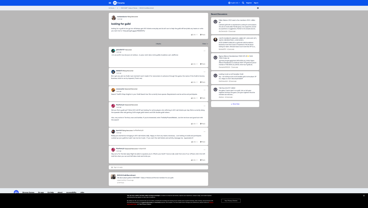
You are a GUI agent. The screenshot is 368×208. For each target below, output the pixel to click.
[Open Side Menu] (110, 2)
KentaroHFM (222, 49)
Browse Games (28, 192)
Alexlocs (221, 97)
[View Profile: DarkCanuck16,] (215, 75)
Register (249, 3)
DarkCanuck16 (223, 81)
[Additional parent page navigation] (117, 8)
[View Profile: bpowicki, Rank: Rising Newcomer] (113, 131)
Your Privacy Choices (231, 200)
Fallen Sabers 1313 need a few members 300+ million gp (237, 21)
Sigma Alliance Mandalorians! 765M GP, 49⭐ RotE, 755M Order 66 (236, 57)
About (60, 192)
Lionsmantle (120, 89)
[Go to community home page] (119, 3)
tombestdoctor (122, 17)
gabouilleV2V (120, 50)
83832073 (119, 71)
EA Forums (111, 8)
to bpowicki (142, 148)
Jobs (82, 192)
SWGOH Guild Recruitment (146, 8)
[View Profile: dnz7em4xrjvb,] (215, 22)
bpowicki (119, 130)
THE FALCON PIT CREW (227, 88)
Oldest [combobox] (205, 44)
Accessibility (71, 192)
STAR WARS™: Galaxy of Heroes (129, 8)
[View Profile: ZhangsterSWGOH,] (215, 57)
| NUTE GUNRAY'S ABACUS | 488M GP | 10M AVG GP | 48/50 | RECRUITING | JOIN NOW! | (238, 39)
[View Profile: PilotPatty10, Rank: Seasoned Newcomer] (113, 106)
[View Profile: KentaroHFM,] (215, 40)
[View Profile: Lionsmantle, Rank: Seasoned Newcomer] (113, 90)
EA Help (51, 192)
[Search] (243, 3)
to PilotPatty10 (138, 130)
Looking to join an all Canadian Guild (231, 74)
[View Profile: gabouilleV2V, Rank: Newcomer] (113, 51)
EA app (41, 192)
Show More (236, 104)
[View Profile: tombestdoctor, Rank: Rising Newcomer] (113, 17)
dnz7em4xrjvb (223, 31)
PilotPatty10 (120, 105)
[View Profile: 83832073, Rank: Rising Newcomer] (113, 72)
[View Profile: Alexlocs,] (215, 89)
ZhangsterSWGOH (224, 67)
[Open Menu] (258, 8)
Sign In (256, 3)
